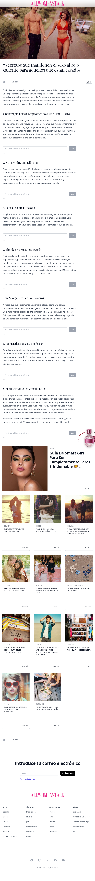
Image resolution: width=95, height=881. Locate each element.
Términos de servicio (28, 779)
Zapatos (6, 831)
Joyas (28, 822)
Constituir (30, 831)
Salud (28, 836)
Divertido (53, 831)
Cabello (6, 812)
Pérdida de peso (9, 836)
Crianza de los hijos (81, 822)
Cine (51, 817)
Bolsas (5, 822)
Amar (75, 831)
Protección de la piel (81, 817)
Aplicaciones (54, 807)
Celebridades (31, 826)
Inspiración (31, 812)
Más (72, 148)
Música (29, 817)
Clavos (5, 817)
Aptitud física (78, 826)
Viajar (5, 807)
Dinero (52, 822)
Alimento (30, 807)
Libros (75, 807)
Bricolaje (6, 826)
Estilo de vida (67, 773)
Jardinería (77, 812)
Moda (51, 826)
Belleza (15, 82)
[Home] (4, 82)
